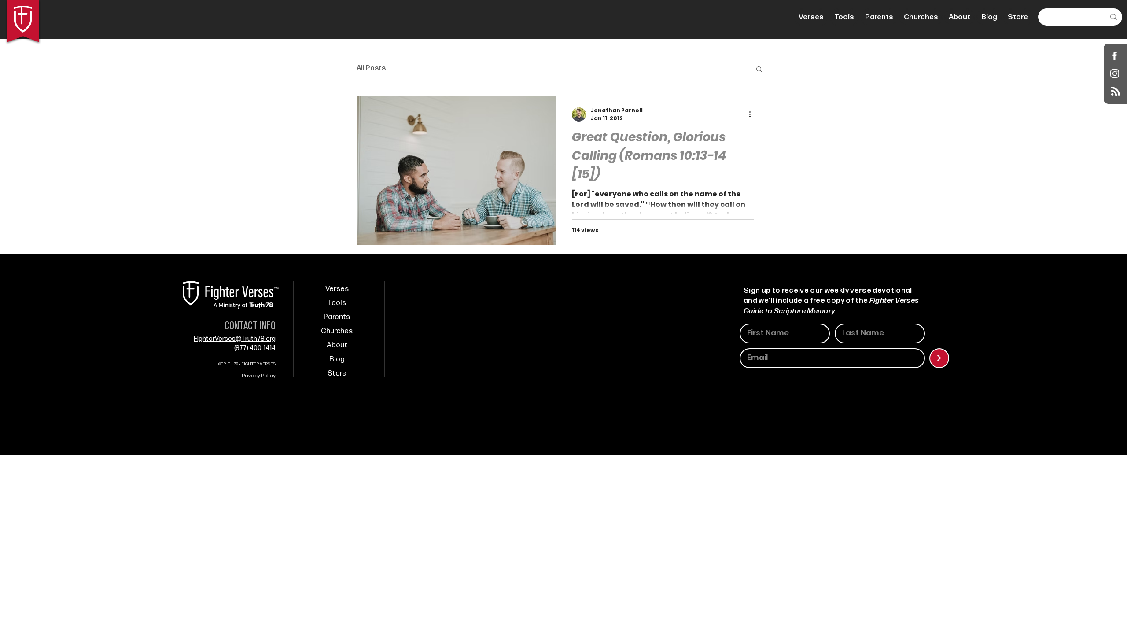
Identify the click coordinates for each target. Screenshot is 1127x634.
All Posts (371, 68)
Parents (337, 317)
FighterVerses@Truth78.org (235, 339)
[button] (759, 69)
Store (337, 373)
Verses (337, 288)
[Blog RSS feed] (1115, 91)
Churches (337, 331)
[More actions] (753, 114)
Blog (337, 359)
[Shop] (1115, 55)
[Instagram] (1115, 73)
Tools (337, 303)
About (337, 345)
